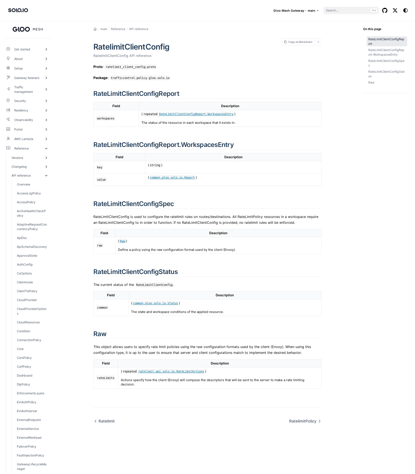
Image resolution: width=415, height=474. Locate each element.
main (104, 29)
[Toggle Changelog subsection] (46, 167)
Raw (371, 82)
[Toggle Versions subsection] (46, 158)
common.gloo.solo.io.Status (155, 303)
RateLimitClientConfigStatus (386, 74)
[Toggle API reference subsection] (46, 175)
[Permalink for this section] (184, 93)
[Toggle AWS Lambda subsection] (46, 139)
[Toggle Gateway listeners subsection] (46, 78)
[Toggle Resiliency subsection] (46, 110)
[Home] (95, 29)
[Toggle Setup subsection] (46, 68)
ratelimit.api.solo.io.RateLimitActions (171, 371)
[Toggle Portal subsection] (46, 129)
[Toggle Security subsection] (46, 101)
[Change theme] (405, 10)
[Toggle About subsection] (46, 59)
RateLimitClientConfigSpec (386, 63)
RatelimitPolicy (302, 421)
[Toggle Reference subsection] (46, 148)
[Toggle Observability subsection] (46, 120)
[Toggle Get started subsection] (46, 49)
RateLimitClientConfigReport (386, 41)
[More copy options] (318, 42)
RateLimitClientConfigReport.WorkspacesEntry (386, 52)
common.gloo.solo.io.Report (172, 177)
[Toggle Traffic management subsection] (46, 89)
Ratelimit (107, 421)
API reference (138, 29)
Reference (118, 29)
